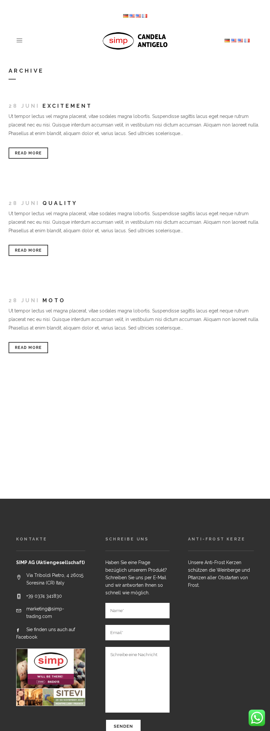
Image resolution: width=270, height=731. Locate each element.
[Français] (144, 16)
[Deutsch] (125, 16)
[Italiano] (132, 16)
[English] (138, 16)
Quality (59, 203)
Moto (54, 300)
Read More (28, 153)
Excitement (67, 106)
